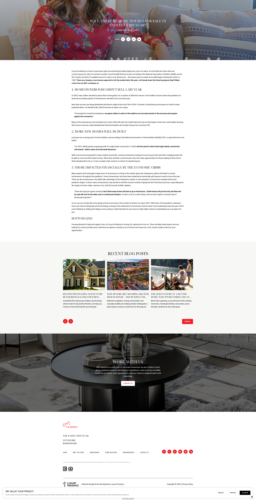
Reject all (220, 492)
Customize (233, 492)
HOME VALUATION (111, 452)
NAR (173, 74)
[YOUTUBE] (180, 452)
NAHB (158, 137)
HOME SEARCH (94, 452)
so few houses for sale (81, 74)
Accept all (245, 492)
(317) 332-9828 (69, 440)
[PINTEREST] (186, 452)
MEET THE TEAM (78, 452)
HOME (65, 452)
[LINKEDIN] (175, 452)
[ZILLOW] (191, 452)
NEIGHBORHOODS (128, 452)
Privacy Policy (187, 484)
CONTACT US (144, 452)
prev (65, 321)
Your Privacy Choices (128, 498)
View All (187, 321)
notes (125, 107)
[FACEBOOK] (164, 452)
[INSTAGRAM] (169, 452)
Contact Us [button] (128, 383)
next (70, 321)
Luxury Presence (117, 484)
